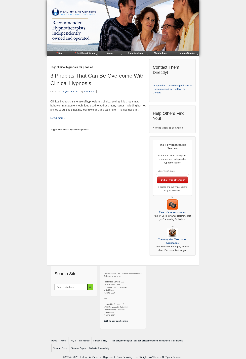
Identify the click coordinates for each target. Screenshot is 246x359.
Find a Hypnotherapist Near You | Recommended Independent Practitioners (147, 340)
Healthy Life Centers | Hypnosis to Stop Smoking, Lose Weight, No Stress (119, 357)
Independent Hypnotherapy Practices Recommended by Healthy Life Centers (172, 89)
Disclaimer (84, 340)
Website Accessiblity (99, 348)
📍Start (59, 53)
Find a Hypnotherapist (172, 179)
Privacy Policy (100, 340)
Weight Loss (160, 53)
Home (54, 340)
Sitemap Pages (78, 348)
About (110, 53)
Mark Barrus (89, 91)
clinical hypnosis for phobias (76, 130)
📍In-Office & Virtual (84, 53)
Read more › (57, 118)
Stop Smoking (135, 53)
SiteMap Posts (60, 348)
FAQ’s (73, 340)
